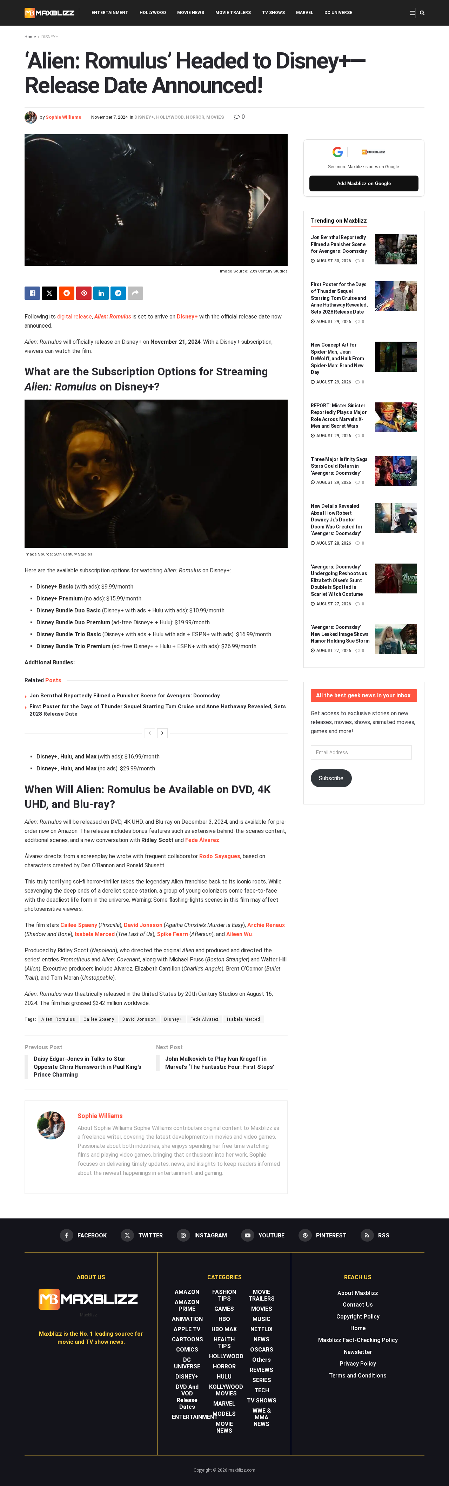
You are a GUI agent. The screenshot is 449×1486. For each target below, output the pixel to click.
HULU (224, 1376)
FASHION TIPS (224, 1295)
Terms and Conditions (358, 1375)
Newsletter (358, 1352)
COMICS (187, 1349)
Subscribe (331, 778)
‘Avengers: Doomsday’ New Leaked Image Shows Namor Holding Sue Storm (340, 634)
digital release (74, 316)
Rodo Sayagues (219, 856)
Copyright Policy (358, 1316)
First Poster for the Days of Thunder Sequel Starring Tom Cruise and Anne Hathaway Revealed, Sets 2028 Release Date (339, 298)
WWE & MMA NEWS (262, 1417)
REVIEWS (261, 1370)
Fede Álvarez (202, 840)
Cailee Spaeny (98, 1019)
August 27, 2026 (333, 603)
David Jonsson (143, 925)
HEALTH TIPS (224, 1342)
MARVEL (304, 12)
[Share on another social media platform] (135, 293)
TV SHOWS (273, 12)
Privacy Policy (358, 1363)
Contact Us (358, 1304)
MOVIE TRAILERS (233, 12)
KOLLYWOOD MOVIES (226, 1390)
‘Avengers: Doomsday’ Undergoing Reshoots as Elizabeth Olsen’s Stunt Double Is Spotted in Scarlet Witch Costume (339, 580)
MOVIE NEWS (190, 12)
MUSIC (261, 1319)
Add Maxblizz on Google (364, 183)
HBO (224, 1319)
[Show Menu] (412, 13)
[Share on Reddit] (66, 293)
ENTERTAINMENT (110, 12)
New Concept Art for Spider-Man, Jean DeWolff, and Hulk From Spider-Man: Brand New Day (337, 358)
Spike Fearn (172, 934)
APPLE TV (187, 1329)
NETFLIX (261, 1329)
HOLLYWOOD (153, 12)
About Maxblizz (357, 1293)
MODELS (224, 1414)
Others (261, 1359)
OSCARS (261, 1349)
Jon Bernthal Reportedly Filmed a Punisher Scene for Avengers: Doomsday (124, 695)
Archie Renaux (266, 925)
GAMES (224, 1309)
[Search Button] (422, 13)
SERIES (261, 1380)
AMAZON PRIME (187, 1305)
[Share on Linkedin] (101, 293)
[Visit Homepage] (50, 13)
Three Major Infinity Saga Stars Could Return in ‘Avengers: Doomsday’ (339, 466)
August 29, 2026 (333, 321)
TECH (261, 1390)
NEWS (261, 1339)
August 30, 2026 (333, 260)
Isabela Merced (95, 934)
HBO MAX (224, 1329)
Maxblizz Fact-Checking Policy (358, 1340)
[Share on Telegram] (118, 293)
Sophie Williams (63, 117)
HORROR (195, 117)
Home (30, 36)
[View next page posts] (162, 733)
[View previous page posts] (150, 733)
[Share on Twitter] (49, 293)
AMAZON (187, 1292)
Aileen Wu (239, 934)
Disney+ (187, 316)
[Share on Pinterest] (84, 293)
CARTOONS (187, 1339)
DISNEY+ (49, 36)
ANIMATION (187, 1319)
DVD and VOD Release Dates (187, 1396)
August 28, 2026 (333, 543)
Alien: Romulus (112, 316)
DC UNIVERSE (338, 12)
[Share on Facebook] (32, 293)
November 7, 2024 (109, 117)
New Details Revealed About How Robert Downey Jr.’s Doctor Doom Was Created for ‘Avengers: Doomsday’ (336, 519)
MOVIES (215, 117)
